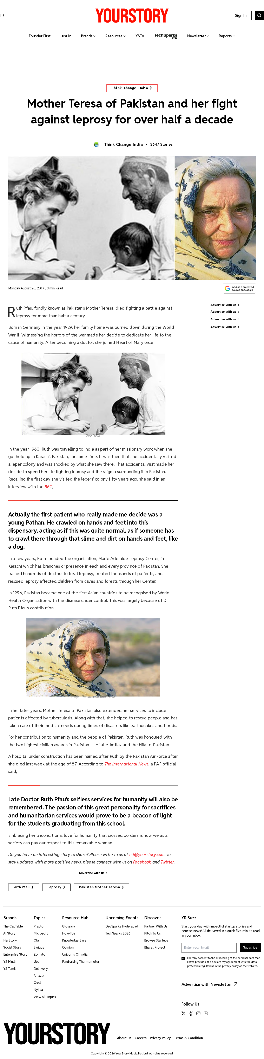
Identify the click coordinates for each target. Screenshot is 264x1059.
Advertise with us (91, 873)
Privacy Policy (160, 1038)
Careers (141, 1038)
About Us (124, 1038)
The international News (98, 697)
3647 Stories (161, 144)
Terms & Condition (188, 1038)
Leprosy (54, 887)
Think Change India (130, 88)
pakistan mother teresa (99, 887)
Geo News (93, 435)
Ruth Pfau (21, 887)
